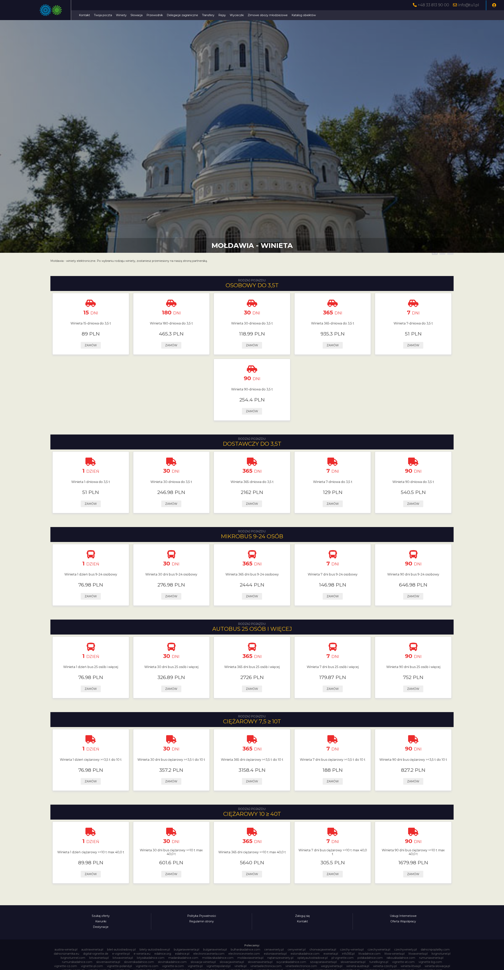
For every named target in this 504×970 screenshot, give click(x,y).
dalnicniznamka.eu (66, 953)
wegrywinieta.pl (331, 966)
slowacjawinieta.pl (232, 962)
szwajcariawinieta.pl (323, 962)
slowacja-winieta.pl (203, 962)
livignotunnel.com (73, 958)
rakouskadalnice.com (401, 958)
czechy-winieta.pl (352, 949)
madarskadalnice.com (183, 958)
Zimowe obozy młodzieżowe (268, 15)
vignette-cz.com (65, 966)
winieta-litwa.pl (411, 966)
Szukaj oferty (101, 916)
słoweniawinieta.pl (353, 962)
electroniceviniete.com (244, 953)
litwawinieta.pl (418, 953)
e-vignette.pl (121, 953)
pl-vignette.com (343, 958)
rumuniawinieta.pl (431, 958)
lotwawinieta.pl (123, 958)
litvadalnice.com (370, 953)
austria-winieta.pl (66, 949)
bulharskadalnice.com (245, 949)
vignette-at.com (403, 962)
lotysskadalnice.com (150, 958)
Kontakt (84, 15)
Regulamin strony (201, 921)
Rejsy (222, 15)
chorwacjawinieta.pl (322, 949)
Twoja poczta (103, 15)
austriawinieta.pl (92, 949)
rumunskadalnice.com (77, 962)
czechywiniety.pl (405, 949)
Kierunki (100, 921)
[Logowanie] (494, 5)
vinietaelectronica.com (266, 966)
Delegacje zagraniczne (182, 15)
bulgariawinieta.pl (215, 949)
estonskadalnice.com (305, 953)
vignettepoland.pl (219, 966)
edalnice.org (162, 953)
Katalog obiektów (304, 15)
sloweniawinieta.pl (260, 962)
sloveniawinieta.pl (108, 962)
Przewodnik (154, 15)
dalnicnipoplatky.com (435, 949)
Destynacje (100, 927)
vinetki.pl (240, 966)
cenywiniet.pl (297, 949)
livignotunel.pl (441, 953)
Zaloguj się (302, 916)
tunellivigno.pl (378, 962)
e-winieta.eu (142, 953)
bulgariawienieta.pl (186, 949)
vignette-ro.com (147, 966)
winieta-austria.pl (357, 966)
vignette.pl (195, 966)
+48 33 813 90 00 (433, 5)
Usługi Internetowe (403, 916)
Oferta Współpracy (403, 921)
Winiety (121, 15)
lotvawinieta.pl (99, 958)
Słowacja (137, 15)
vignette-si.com (173, 966)
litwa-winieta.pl (394, 953)
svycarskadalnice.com (291, 962)
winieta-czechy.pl (385, 966)
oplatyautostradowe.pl (312, 958)
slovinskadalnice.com (172, 962)
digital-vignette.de (95, 953)
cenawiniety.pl (274, 949)
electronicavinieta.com (208, 953)
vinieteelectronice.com (301, 966)
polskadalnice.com (370, 958)
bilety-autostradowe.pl (155, 949)
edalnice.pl (182, 953)
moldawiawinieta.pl (250, 958)
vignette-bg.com (430, 962)
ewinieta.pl (330, 953)
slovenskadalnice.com (139, 962)
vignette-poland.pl (119, 966)
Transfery (208, 15)
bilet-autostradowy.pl (121, 949)
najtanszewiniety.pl (280, 958)
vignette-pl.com (92, 966)
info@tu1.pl (468, 5)
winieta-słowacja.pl (437, 966)
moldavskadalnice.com (217, 958)
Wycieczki (237, 15)
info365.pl (348, 953)
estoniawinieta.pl (275, 953)
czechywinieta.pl (379, 949)
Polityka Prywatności (201, 916)
